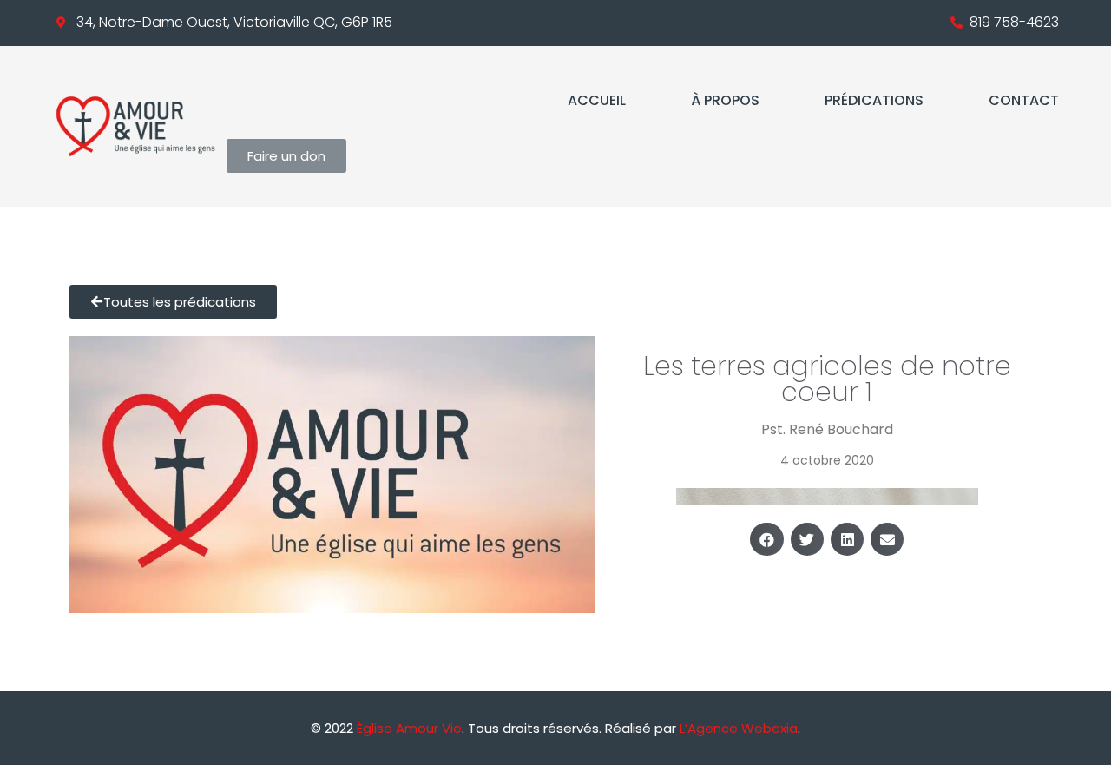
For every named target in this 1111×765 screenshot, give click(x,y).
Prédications (874, 100)
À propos (725, 100)
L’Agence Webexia (739, 728)
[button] (766, 539)
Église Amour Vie (409, 728)
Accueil (597, 100)
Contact (1024, 100)
